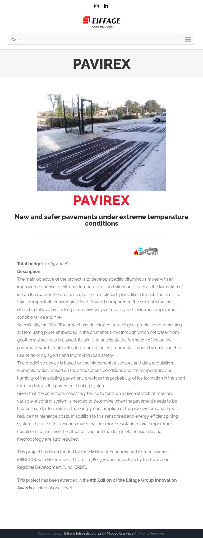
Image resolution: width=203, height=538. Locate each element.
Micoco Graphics (120, 533)
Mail (115, 11)
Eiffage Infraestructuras (82, 533)
